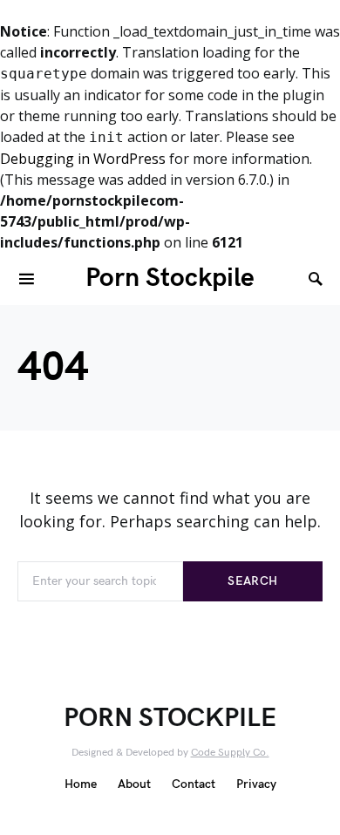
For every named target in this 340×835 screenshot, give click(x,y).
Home (81, 784)
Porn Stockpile (170, 278)
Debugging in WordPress (83, 158)
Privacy (256, 784)
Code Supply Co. (230, 752)
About (134, 784)
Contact (193, 784)
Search (252, 581)
